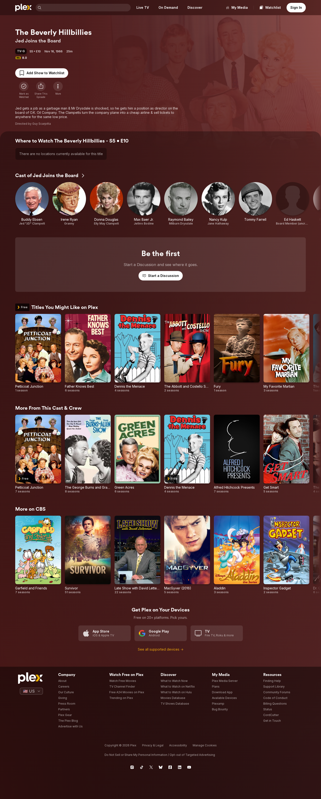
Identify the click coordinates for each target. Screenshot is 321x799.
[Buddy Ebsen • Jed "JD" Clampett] (32, 203)
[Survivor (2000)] (88, 555)
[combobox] (86, 7)
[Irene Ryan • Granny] (69, 203)
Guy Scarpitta (41, 123)
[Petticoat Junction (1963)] (38, 353)
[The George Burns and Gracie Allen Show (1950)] (88, 454)
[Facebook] (170, 767)
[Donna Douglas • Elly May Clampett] (106, 203)
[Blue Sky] (160, 767)
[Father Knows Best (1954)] (88, 353)
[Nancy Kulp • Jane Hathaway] (218, 203)
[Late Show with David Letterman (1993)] (137, 555)
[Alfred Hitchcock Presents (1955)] (237, 454)
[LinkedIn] (179, 767)
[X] (151, 767)
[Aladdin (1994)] (237, 555)
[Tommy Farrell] (255, 203)
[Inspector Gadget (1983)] (286, 555)
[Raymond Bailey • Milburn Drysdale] (181, 203)
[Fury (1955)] (237, 353)
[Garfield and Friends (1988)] (38, 555)
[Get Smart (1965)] (286, 454)
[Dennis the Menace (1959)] (137, 353)
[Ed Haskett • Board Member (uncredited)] (292, 203)
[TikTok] (141, 767)
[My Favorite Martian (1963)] (286, 353)
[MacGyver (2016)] (187, 555)
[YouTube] (189, 767)
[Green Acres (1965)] (137, 454)
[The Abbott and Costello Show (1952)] (187, 353)
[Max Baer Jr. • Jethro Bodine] (143, 203)
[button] (40, 90)
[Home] (23, 7)
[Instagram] (132, 767)
